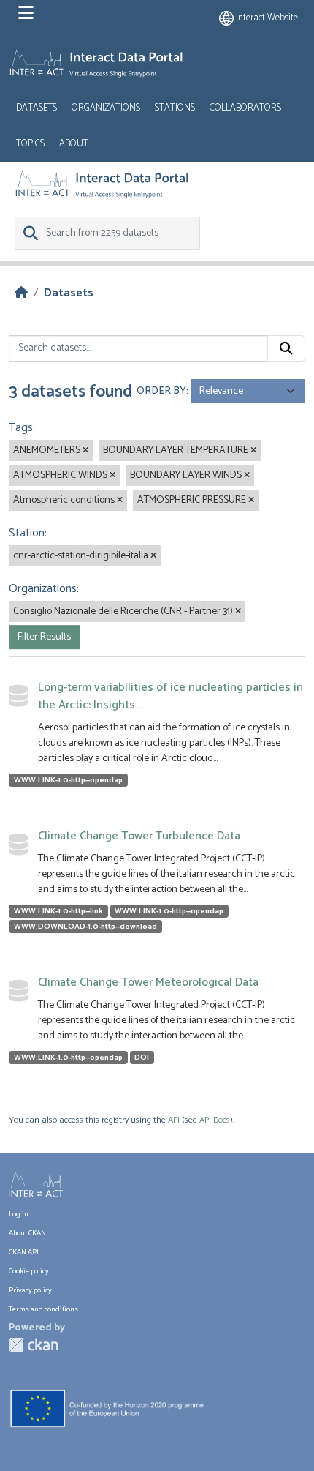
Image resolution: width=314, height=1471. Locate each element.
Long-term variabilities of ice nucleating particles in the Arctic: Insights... (170, 696)
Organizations (106, 108)
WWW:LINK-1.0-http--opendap (68, 780)
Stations (175, 108)
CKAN (33, 1344)
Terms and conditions (43, 1309)
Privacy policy (30, 1290)
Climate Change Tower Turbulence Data (139, 836)
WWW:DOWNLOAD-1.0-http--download (85, 926)
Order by (161, 391)
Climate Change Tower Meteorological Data (148, 982)
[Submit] (286, 348)
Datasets (36, 108)
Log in (18, 1214)
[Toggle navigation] (26, 13)
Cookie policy (29, 1271)
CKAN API (24, 1252)
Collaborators (245, 108)
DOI (141, 1057)
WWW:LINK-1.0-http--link (58, 911)
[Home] (21, 293)
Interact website (266, 18)
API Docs (214, 1120)
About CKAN (27, 1233)
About (73, 143)
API (174, 1120)
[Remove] (85, 450)
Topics (30, 143)
